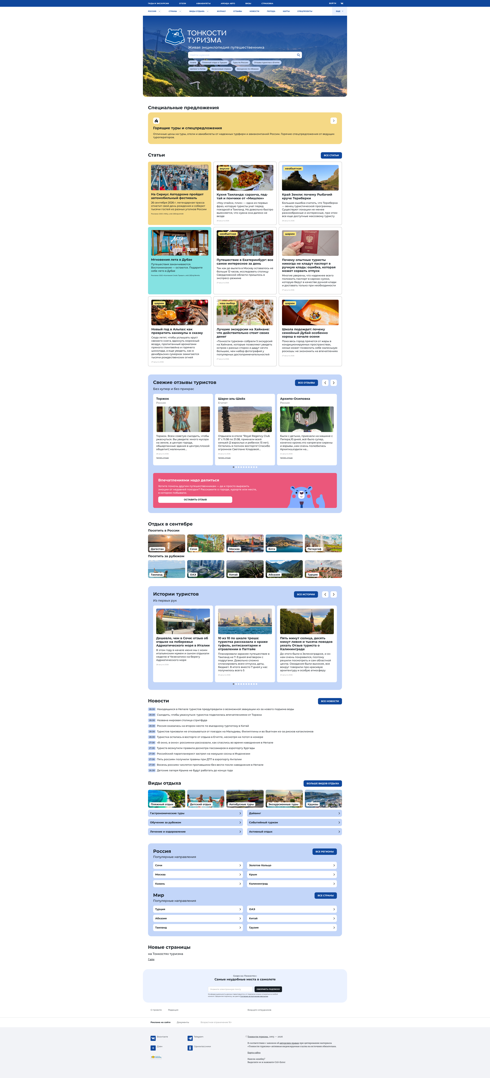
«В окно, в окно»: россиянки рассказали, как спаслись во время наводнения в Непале (215, 742)
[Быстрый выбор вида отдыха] (207, 11)
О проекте (156, 1010)
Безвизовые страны (221, 69)
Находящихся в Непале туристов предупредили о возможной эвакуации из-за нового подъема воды (225, 709)
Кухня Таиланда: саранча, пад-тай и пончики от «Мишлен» (242, 196)
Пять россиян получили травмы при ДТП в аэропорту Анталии (199, 759)
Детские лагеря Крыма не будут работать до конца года (195, 770)
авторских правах (289, 1043)
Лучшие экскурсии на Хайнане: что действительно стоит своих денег (243, 332)
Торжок (162, 399)
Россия (152, 11)
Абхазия (161, 918)
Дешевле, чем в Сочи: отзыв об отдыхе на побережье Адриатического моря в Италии (183, 641)
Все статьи (331, 155)
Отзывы (237, 11)
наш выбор (227, 303)
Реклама (160, 1022)
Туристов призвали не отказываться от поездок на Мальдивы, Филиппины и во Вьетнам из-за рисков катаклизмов (235, 731)
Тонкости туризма (258, 1036)
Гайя (151, 959)
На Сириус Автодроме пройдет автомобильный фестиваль (177, 196)
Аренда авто (228, 3)
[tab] (233, 467)
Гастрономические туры (167, 813)
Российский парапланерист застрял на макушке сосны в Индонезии (203, 753)
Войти (332, 3)
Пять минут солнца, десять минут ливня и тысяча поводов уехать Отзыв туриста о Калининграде (306, 643)
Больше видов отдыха (323, 783)
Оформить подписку (268, 989)
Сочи (158, 865)
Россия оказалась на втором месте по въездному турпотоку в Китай (203, 725)
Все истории (306, 594)
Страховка (267, 3)
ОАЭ (252, 909)
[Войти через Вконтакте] (342, 3)
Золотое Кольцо (260, 865)
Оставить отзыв (195, 499)
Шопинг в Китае (198, 69)
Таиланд (161, 927)
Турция (160, 909)
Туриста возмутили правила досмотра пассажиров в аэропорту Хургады (206, 748)
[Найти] (298, 55)
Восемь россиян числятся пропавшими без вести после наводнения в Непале (210, 764)
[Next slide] (333, 383)
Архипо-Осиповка (295, 399)
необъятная (293, 168)
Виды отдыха (196, 11)
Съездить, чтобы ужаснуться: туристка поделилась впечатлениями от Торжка (209, 714)
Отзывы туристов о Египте (266, 62)
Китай (253, 918)
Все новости (330, 701)
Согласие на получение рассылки (254, 996)
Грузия (254, 927)
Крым (253, 874)
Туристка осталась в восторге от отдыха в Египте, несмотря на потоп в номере (210, 736)
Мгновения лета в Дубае (171, 259)
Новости (254, 11)
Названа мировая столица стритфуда (182, 720)
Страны (173, 11)
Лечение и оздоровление (168, 831)
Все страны (326, 895)
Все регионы (325, 851)
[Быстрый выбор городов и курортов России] (159, 11)
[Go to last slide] (325, 383)
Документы (183, 1022)
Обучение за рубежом (165, 822)
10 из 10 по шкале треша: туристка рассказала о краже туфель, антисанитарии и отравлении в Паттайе (243, 643)
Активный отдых (260, 831)
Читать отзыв (162, 458)
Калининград (258, 883)
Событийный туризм (263, 822)
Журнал (221, 11)
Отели (182, 3)
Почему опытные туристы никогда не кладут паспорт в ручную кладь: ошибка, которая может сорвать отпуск (309, 265)
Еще (338, 11)
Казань (160, 883)
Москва (160, 874)
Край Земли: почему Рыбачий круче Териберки (307, 196)
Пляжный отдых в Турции (214, 62)
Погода (271, 11)
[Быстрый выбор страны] (180, 11)
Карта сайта (254, 1052)
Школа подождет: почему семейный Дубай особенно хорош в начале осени (305, 332)
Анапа (193, 62)
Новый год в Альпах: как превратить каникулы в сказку (177, 331)
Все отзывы (306, 382)
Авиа (203, 3)
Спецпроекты (304, 11)
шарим (290, 233)
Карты (286, 11)
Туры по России (240, 62)
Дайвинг (255, 813)
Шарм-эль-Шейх (231, 399)
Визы (248, 3)
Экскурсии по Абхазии (248, 69)
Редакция (173, 1010)
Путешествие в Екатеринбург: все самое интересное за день (245, 261)
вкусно (224, 168)
